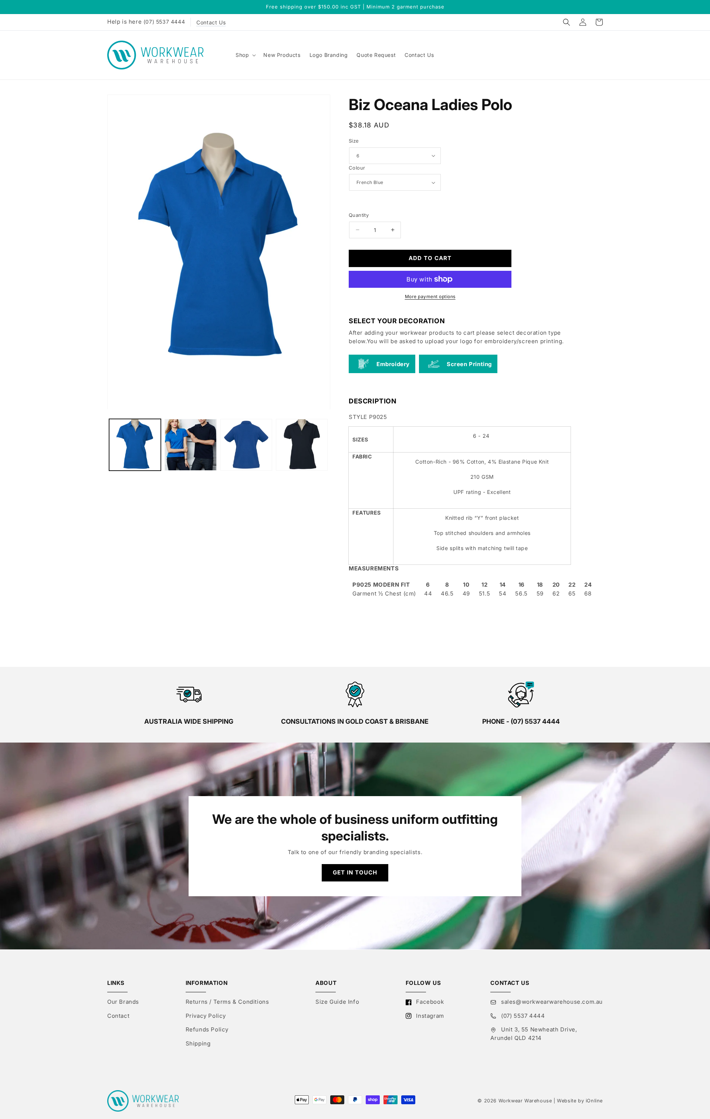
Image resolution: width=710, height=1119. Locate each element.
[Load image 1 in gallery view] (135, 445)
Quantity (359, 215)
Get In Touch (355, 872)
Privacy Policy (206, 1015)
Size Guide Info (337, 1001)
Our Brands (123, 1001)
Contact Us (211, 22)
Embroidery (393, 364)
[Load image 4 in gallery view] (302, 445)
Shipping (198, 1043)
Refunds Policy (207, 1029)
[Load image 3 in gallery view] (246, 445)
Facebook (429, 1001)
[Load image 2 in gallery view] (190, 445)
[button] (566, 22)
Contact (118, 1015)
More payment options (430, 297)
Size (354, 141)
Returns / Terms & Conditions (227, 1001)
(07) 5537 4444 (164, 21)
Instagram (429, 1015)
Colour (357, 168)
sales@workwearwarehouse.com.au (551, 1001)
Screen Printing (469, 364)
